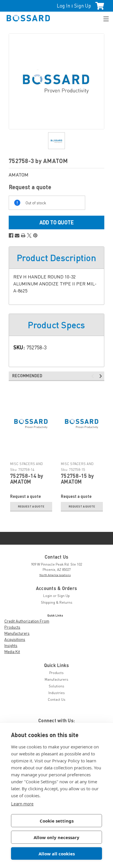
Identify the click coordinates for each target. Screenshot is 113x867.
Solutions (56, 686)
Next (101, 376)
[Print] (23, 235)
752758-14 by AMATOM (26, 479)
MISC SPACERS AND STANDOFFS (26, 466)
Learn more (22, 803)
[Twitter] (29, 235)
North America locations (55, 575)
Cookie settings (57, 821)
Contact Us (56, 699)
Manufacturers (17, 633)
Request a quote (31, 506)
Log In (63, 6)
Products (12, 627)
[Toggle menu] (103, 18)
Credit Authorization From (26, 620)
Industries (56, 693)
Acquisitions (14, 639)
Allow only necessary (56, 837)
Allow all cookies (57, 854)
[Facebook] (11, 235)
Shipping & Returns (56, 602)
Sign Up (82, 6)
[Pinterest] (35, 235)
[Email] (17, 235)
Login (47, 596)
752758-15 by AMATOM (77, 479)
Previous (93, 376)
